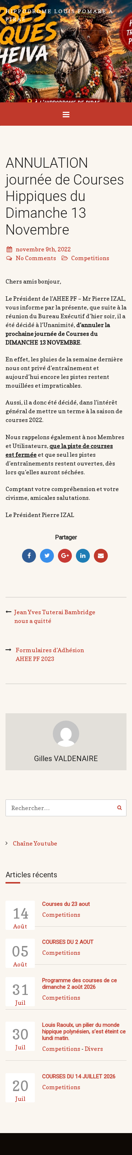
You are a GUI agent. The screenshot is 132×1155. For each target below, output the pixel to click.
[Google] (65, 556)
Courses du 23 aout (66, 904)
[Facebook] (29, 556)
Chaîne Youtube (35, 843)
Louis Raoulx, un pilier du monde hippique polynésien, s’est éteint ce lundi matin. (84, 1031)
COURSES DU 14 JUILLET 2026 (78, 1076)
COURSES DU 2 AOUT (68, 942)
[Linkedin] (83, 556)
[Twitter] (47, 556)
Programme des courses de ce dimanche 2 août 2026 (79, 983)
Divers (94, 1048)
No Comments (36, 258)
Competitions (90, 258)
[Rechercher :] (66, 808)
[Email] (101, 556)
